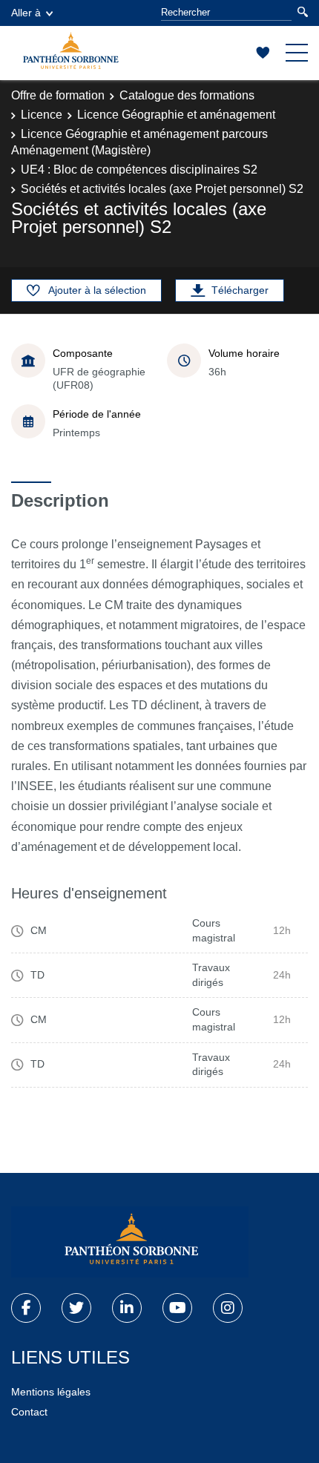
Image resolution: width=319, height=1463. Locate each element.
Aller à (26, 13)
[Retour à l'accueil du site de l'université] (130, 1242)
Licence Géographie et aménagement (176, 114)
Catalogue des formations (186, 95)
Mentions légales (51, 1392)
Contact (29, 1412)
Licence (41, 114)
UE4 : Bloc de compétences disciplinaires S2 (139, 169)
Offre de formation (58, 95)
